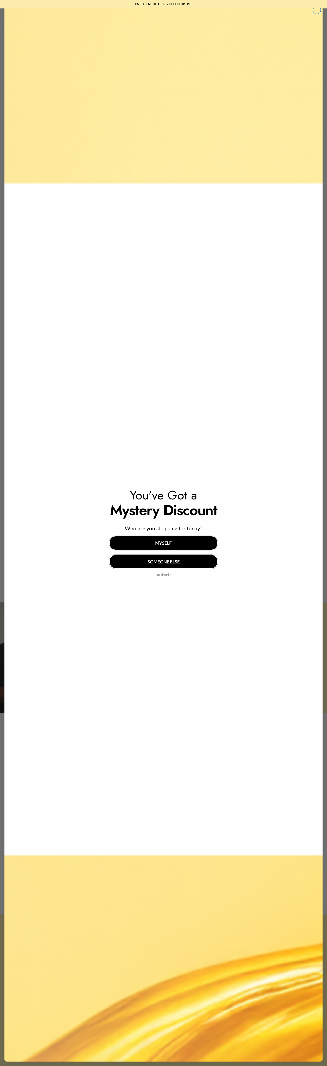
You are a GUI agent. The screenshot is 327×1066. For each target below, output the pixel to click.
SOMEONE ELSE (163, 561)
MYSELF (163, 543)
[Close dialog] (317, 10)
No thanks (163, 574)
